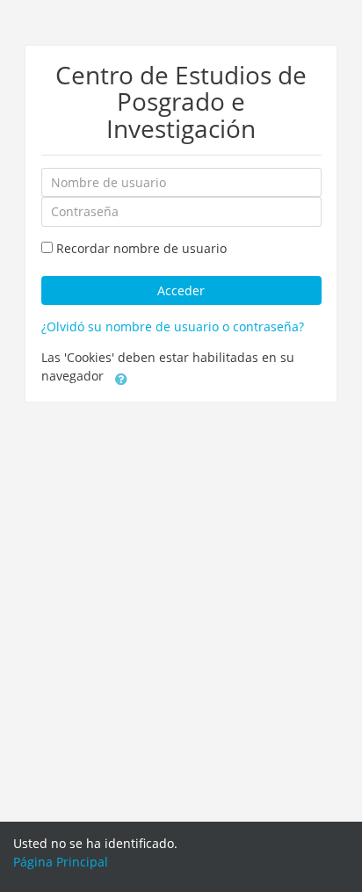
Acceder (181, 290)
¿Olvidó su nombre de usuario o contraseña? (172, 326)
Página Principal (60, 861)
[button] (121, 378)
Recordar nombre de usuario (141, 248)
